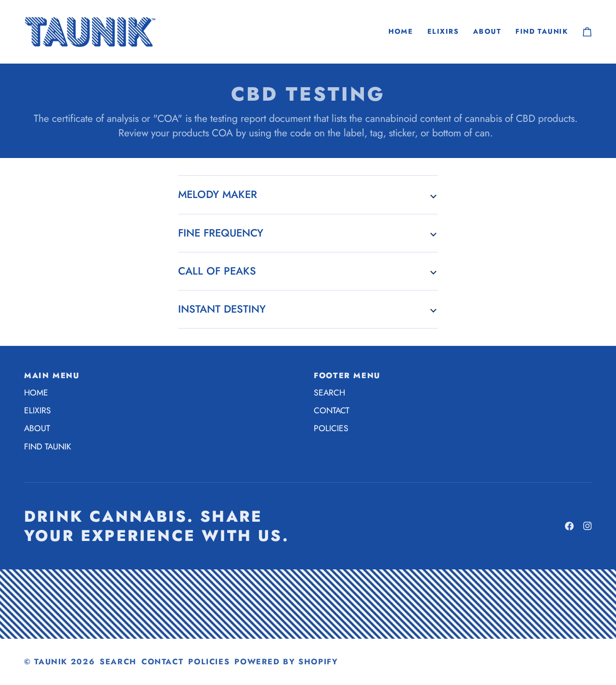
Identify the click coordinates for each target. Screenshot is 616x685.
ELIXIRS (37, 410)
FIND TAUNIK (47, 446)
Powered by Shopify (286, 661)
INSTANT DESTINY (222, 309)
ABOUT (37, 428)
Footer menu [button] (347, 375)
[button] (443, 31)
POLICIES (331, 428)
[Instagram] (587, 526)
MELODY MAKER (217, 194)
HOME (36, 392)
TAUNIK (50, 661)
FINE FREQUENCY (220, 232)
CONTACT (331, 410)
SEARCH (329, 392)
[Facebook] (569, 526)
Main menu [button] (52, 375)
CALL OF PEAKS (217, 270)
